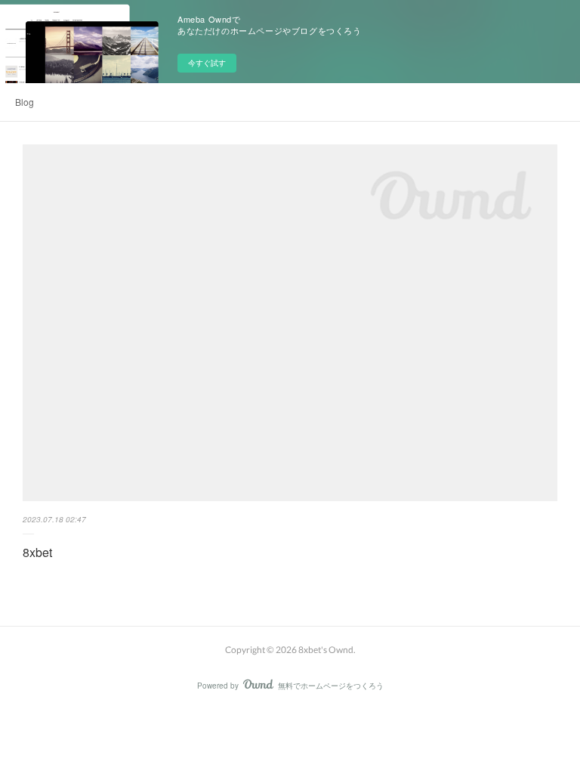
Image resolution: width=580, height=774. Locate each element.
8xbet (37, 552)
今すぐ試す (207, 62)
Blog (24, 101)
